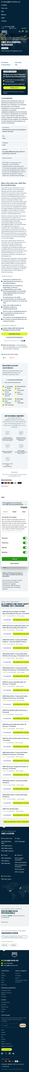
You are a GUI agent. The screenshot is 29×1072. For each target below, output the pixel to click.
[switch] (25, 543)
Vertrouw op (4, 486)
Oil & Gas (17, 973)
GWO (2, 978)
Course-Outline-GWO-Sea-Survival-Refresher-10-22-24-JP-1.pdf (13, 329)
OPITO (2, 973)
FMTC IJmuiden (19, 872)
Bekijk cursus (14, 88)
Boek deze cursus (14, 334)
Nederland (3, 1004)
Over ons (4, 8)
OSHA (2, 982)
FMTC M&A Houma (6, 845)
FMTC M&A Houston (7, 848)
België (2, 1011)
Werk (3, 18)
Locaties (4, 5)
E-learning (3, 996)
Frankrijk (3, 1009)
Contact (4, 21)
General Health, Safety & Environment (21, 981)
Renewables (18, 975)
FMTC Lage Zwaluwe (21, 862)
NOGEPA (3, 975)
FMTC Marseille (5, 863)
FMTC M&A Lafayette (7, 851)
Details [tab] (14, 511)
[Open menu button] (26, 31)
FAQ (2, 11)
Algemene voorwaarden (7, 1046)
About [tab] (23, 511)
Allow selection (14, 563)
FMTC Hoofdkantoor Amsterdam (20, 865)
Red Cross (3, 984)
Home (2, 37)
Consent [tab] (5, 511)
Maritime (17, 978)
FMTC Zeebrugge (20, 841)
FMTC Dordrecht (19, 869)
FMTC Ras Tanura (6, 879)
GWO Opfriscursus (6, 39)
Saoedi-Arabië (4, 1007)
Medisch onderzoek (6, 1043)
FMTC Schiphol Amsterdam (19, 859)
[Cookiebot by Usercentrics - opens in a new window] (20, 508)
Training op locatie (5, 990)
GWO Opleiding (17, 37)
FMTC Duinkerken (6, 858)
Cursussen (8, 37)
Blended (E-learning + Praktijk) (6, 993)
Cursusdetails (7, 619)
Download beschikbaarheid (15, 379)
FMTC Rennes (5, 860)
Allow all (14, 559)
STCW (2, 980)
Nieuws (3, 14)
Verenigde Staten (5, 1002)
